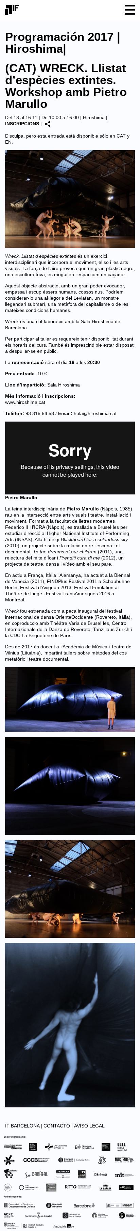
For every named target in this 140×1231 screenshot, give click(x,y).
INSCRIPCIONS (22, 123)
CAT (121, 136)
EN (8, 142)
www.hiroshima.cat (25, 402)
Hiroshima (94, 117)
